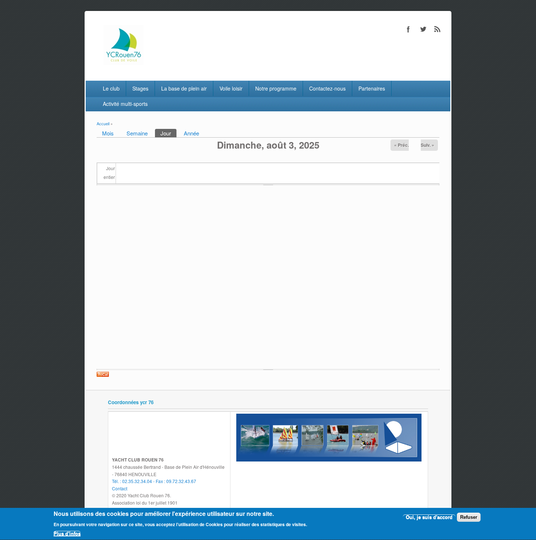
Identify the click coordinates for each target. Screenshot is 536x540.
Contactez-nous (327, 88)
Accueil (103, 123)
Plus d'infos (67, 533)
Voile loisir (231, 88)
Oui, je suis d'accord (429, 517)
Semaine (137, 133)
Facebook (408, 29)
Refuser (468, 517)
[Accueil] (124, 62)
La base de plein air (184, 88)
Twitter (423, 29)
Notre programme (275, 88)
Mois (108, 133)
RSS (437, 29)
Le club (111, 88)
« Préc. (401, 145)
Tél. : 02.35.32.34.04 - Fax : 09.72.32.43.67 (154, 481)
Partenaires (371, 88)
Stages (140, 88)
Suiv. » (427, 145)
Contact (119, 488)
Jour (168, 133)
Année (191, 133)
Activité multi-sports (125, 103)
